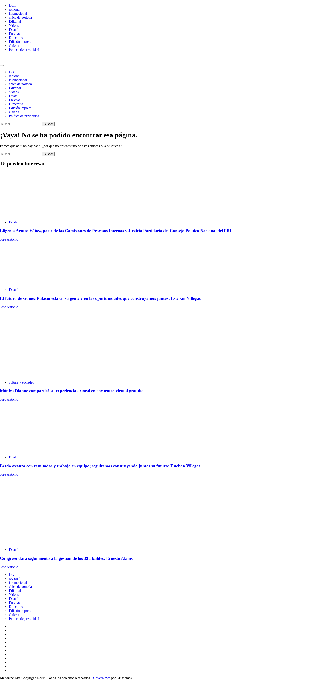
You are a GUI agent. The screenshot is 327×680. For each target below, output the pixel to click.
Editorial (15, 21)
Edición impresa (20, 41)
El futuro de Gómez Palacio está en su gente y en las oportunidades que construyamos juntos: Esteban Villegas (100, 298)
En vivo (14, 33)
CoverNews (101, 678)
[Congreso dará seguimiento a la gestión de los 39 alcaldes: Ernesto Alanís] (27, 542)
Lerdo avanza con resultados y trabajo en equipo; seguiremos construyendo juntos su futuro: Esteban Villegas (100, 466)
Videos (14, 25)
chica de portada (20, 17)
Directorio (16, 37)
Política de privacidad (24, 49)
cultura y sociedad (21, 382)
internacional (18, 13)
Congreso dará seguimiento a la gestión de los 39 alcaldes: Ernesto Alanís (66, 558)
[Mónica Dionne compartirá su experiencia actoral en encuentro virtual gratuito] (33, 375)
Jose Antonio (9, 239)
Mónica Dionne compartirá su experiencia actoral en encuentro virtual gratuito (72, 390)
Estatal (13, 29)
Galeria (14, 45)
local (12, 5)
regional (14, 9)
